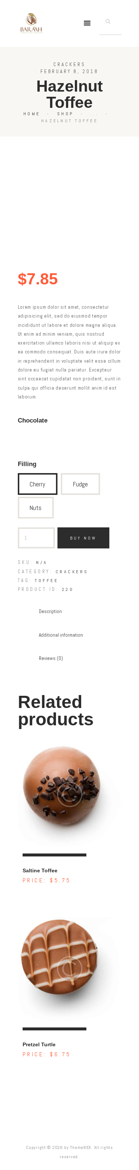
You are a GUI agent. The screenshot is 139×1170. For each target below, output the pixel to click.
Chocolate (32, 420)
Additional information (61, 635)
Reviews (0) (51, 658)
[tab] (50, 612)
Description (50, 611)
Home (31, 114)
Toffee (46, 581)
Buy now (83, 538)
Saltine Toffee (40, 870)
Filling (27, 464)
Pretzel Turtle (39, 1044)
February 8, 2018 (69, 71)
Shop (65, 114)
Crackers (69, 64)
